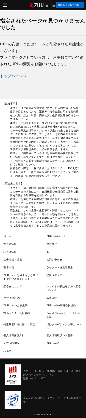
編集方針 (52, 297)
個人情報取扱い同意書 (60, 335)
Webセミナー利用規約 (16, 313)
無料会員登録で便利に (70, 5)
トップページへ (13, 76)
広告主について (12, 286)
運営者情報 (10, 243)
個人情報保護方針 (14, 335)
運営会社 (52, 243)
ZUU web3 (53, 343)
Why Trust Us (11, 297)
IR (48, 251)
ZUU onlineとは (56, 236)
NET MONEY (11, 343)
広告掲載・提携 (12, 259)
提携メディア (54, 275)
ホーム (7, 236)
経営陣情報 (10, 251)
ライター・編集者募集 (60, 267)
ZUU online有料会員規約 (61, 305)
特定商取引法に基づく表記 (19, 324)
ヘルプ (7, 351)
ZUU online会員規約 (15, 305)
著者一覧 (8, 267)
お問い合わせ (54, 259)
